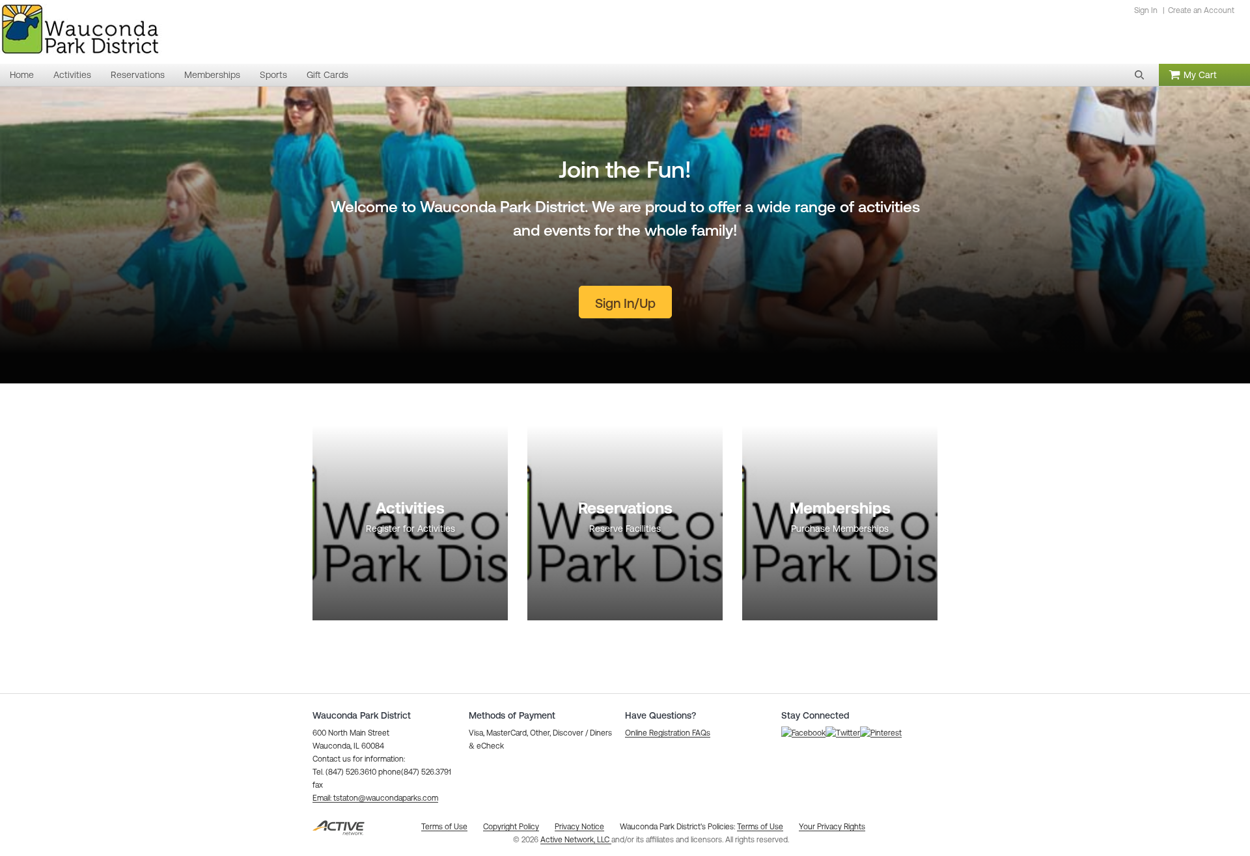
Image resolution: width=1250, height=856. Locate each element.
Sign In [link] (1146, 10)
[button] (1139, 75)
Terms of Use (760, 826)
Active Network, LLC (575, 839)
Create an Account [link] (1201, 10)
